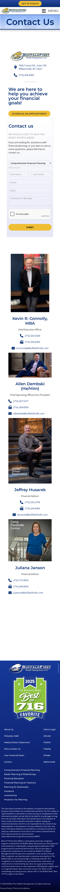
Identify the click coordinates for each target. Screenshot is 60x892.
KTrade (47, 755)
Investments (10, 795)
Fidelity (47, 749)
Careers (8, 762)
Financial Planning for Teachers (20, 782)
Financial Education (14, 778)
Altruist (47, 736)
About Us (8, 729)
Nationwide (49, 762)
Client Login (50, 729)
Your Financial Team (14, 755)
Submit (30, 227)
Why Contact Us (12, 749)
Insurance (9, 791)
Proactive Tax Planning (15, 799)
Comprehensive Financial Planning (22, 770)
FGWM (47, 742)
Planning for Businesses (16, 787)
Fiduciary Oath (11, 736)
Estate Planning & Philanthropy (20, 774)
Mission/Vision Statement (17, 742)
